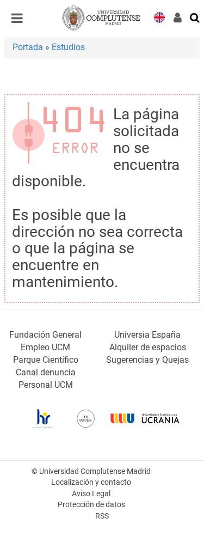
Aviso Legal (91, 493)
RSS (102, 516)
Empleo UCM (45, 347)
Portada (28, 47)
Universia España (147, 335)
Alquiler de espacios (147, 347)
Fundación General (45, 335)
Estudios (68, 47)
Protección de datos (91, 504)
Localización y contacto (91, 482)
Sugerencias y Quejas (147, 360)
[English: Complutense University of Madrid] (159, 16)
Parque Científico (45, 360)
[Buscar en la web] (195, 16)
